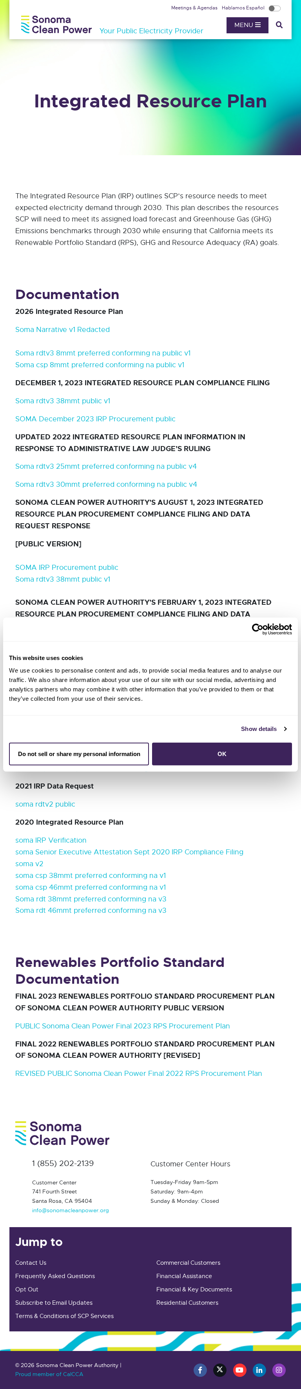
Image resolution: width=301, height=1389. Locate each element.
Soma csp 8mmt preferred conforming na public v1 (99, 365)
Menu (244, 25)
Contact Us (30, 1262)
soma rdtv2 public (45, 804)
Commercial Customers (188, 1262)
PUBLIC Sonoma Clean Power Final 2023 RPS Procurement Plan (122, 1026)
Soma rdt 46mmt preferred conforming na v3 (91, 910)
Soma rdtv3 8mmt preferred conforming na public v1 (102, 353)
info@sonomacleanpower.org (70, 1210)
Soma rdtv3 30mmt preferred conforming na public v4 (106, 484)
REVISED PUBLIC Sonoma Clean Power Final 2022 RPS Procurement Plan (138, 1073)
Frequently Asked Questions (55, 1276)
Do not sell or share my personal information (79, 753)
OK (222, 753)
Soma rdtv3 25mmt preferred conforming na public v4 (106, 466)
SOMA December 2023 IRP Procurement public (95, 419)
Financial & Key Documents (194, 1289)
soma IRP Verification (51, 840)
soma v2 (29, 864)
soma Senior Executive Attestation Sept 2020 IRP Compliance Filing (129, 852)
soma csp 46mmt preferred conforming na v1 (90, 887)
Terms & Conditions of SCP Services (64, 1316)
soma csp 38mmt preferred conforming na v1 (90, 875)
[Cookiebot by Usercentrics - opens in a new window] (257, 629)
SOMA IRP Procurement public (66, 567)
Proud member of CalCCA (49, 1374)
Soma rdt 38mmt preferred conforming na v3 (91, 899)
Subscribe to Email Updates (53, 1302)
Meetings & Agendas (195, 8)
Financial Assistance (184, 1276)
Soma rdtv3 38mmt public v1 (62, 401)
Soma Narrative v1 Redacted (62, 329)
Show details (259, 728)
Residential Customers (187, 1302)
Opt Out (26, 1289)
